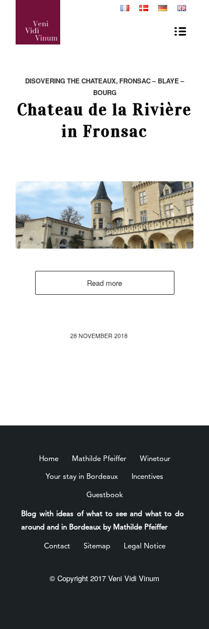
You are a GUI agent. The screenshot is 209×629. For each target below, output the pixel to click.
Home (49, 459)
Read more (104, 283)
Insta (102, 8)
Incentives (147, 477)
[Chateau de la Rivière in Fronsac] (104, 215)
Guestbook (104, 495)
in (111, 8)
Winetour (155, 459)
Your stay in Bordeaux (82, 477)
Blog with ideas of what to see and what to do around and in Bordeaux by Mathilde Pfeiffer (102, 521)
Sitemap (97, 546)
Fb (86, 8)
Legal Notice (145, 546)
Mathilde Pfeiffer (99, 459)
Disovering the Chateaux (70, 81)
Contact (57, 546)
